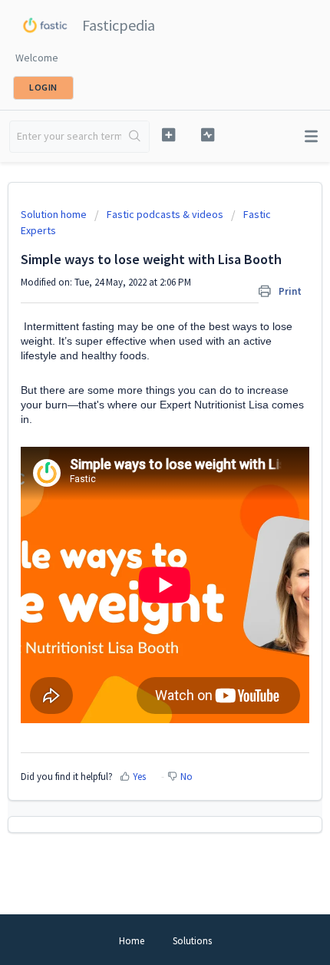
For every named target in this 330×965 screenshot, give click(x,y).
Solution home (55, 214)
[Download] (136, 475)
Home (131, 940)
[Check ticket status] (207, 135)
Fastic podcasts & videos (165, 214)
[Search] (135, 136)
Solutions (192, 940)
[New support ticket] (168, 135)
